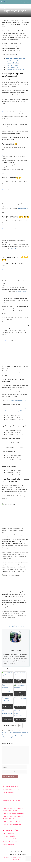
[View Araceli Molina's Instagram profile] (13, 646)
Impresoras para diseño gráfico (12, 839)
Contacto (10, 851)
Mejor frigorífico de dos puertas (15, 61)
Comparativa (12, 63)
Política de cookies (18, 851)
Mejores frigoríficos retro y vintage (15, 626)
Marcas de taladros (8, 844)
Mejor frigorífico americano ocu (15, 69)
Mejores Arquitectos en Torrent (12, 821)
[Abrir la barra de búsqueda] (21, 2)
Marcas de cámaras (8, 792)
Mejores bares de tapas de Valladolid (13, 813)
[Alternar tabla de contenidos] (19, 725)
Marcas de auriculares (9, 795)
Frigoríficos (18, 730)
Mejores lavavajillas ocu (12, 65)
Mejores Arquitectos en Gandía (12, 824)
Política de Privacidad (10, 854)
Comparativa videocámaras (11, 789)
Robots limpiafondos (9, 798)
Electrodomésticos (9, 730)
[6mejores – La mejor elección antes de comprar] (6, 2)
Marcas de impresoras (9, 833)
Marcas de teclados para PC (11, 841)
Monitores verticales (9, 836)
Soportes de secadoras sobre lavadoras (16, 400)
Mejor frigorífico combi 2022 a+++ (16, 58)
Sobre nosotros (22, 854)
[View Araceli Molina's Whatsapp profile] (17, 646)
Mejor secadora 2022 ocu (13, 67)
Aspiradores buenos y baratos (11, 800)
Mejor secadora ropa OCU (15, 411)
